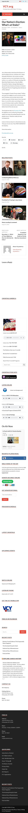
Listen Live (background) (16, 390)
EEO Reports (5, 771)
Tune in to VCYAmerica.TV (8, 583)
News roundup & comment (9, 222)
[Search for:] (14, 632)
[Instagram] (26, 1)
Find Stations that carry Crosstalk (11, 350)
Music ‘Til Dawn (6, 761)
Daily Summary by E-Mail (9, 357)
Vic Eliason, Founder (7, 763)
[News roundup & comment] (14, 220)
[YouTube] (20, 1)
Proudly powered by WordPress (9, 809)
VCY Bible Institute (7, 755)
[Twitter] (24, 1)
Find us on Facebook (9, 619)
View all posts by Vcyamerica (17, 250)
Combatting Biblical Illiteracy (10, 177)
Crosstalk (4, 19)
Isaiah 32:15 (5, 473)
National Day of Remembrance (11, 648)
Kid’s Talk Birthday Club (8, 758)
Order (6, 55)
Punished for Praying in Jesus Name (12, 200)
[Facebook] (22, 1)
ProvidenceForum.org (7, 133)
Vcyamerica (15, 27)
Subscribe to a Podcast (8, 753)
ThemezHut (8, 811)
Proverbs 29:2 (17, 110)
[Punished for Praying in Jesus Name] (14, 198)
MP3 (3, 55)
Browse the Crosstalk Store (10, 353)
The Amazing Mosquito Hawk (10, 646)
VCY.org (8, 6)
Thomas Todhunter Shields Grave (11, 662)
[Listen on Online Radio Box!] (24, 458)
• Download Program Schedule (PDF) (11, 410)
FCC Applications (6, 774)
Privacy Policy (5, 766)
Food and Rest (6, 653)
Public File (4, 769)
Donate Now (7, 481)
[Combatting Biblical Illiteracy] (14, 176)
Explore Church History (12, 658)
